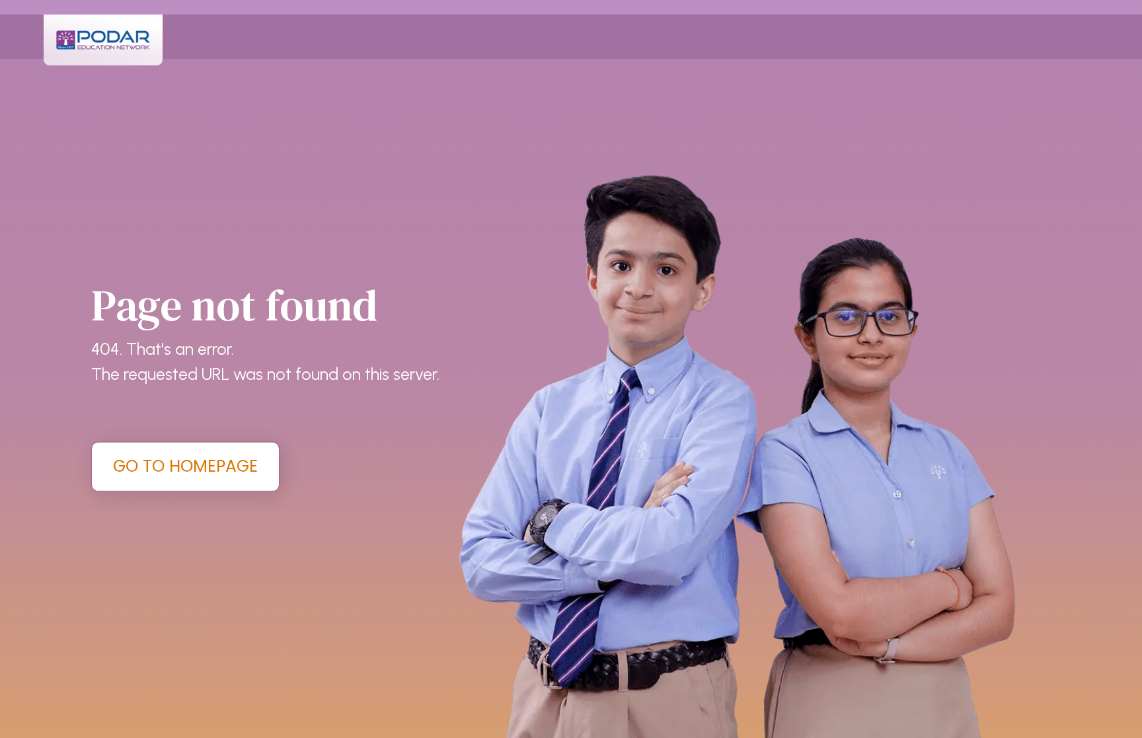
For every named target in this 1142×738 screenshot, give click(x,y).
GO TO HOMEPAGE (185, 466)
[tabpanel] (571, 369)
